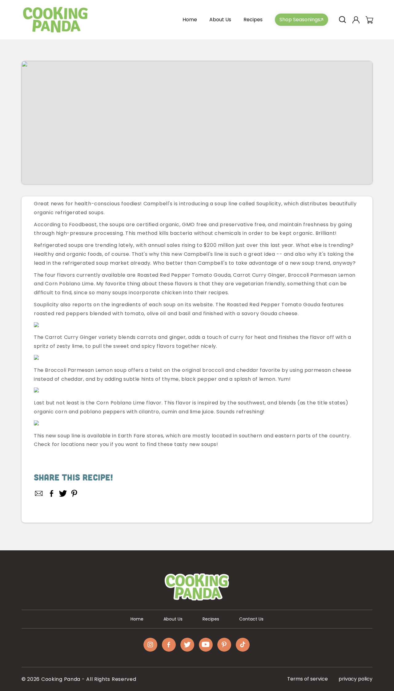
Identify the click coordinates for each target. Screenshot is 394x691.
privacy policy (355, 678)
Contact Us (251, 619)
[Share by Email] (39, 493)
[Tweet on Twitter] (63, 493)
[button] (342, 19)
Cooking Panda (60, 679)
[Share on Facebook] (51, 493)
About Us (173, 619)
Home (137, 619)
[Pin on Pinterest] (74, 493)
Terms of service (307, 678)
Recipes (211, 619)
